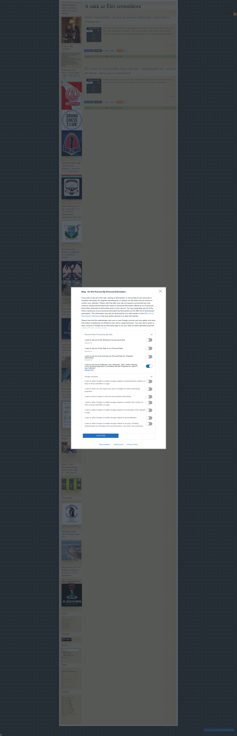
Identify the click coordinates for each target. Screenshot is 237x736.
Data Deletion (104, 444)
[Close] (161, 292)
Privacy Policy (132, 444)
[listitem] (118, 334)
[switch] (149, 340)
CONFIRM (100, 436)
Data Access (118, 444)
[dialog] (118, 368)
